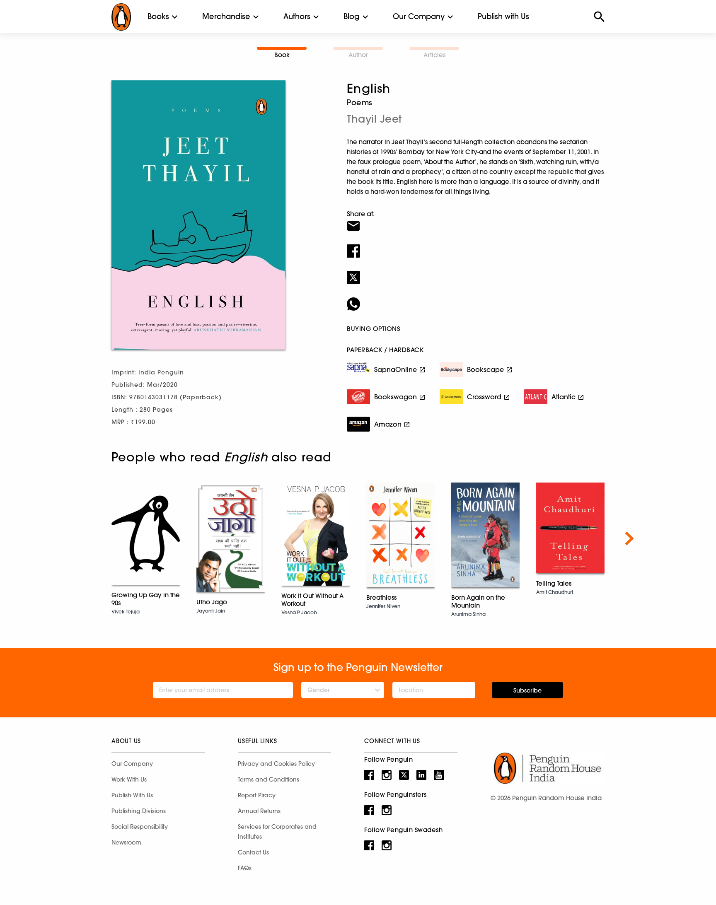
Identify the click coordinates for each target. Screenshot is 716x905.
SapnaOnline (395, 369)
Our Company (419, 16)
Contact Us (253, 852)
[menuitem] (158, 16)
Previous (86, 538)
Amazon (388, 424)
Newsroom (126, 842)
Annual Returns (259, 811)
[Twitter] (476, 272)
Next (629, 538)
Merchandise (226, 16)
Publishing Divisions (138, 811)
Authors (296, 16)
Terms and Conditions (268, 779)
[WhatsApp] (476, 299)
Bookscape (485, 369)
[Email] (476, 221)
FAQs (245, 868)
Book (282, 55)
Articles (434, 55)
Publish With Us (132, 795)
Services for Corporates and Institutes (277, 831)
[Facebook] (476, 246)
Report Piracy (257, 795)
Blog (351, 16)
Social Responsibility (139, 826)
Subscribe (527, 690)
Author (358, 55)
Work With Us (129, 779)
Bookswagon (395, 397)
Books (158, 16)
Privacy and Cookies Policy (276, 763)
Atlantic (564, 397)
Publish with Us (503, 16)
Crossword (484, 397)
